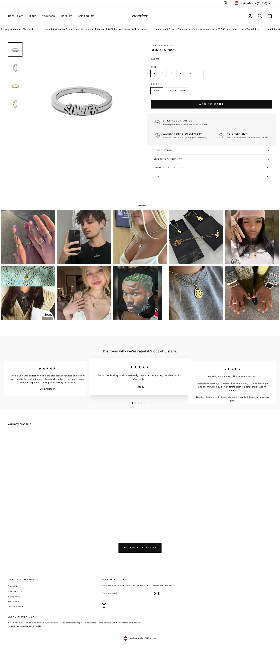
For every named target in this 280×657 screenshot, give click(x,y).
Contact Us (13, 586)
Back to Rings (143, 547)
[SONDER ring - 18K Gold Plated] (15, 510)
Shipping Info (86, 15)
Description (163, 150)
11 (199, 73)
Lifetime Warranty (168, 159)
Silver (157, 90)
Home (153, 45)
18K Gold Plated (176, 90)
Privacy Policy (14, 596)
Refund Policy (14, 601)
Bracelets (66, 15)
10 (189, 73)
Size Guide (162, 177)
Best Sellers (15, 15)
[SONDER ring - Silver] (10, 510)
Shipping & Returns (168, 168)
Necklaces (48, 15)
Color (155, 84)
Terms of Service (15, 607)
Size (154, 67)
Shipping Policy (15, 591)
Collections (163, 45)
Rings (32, 15)
